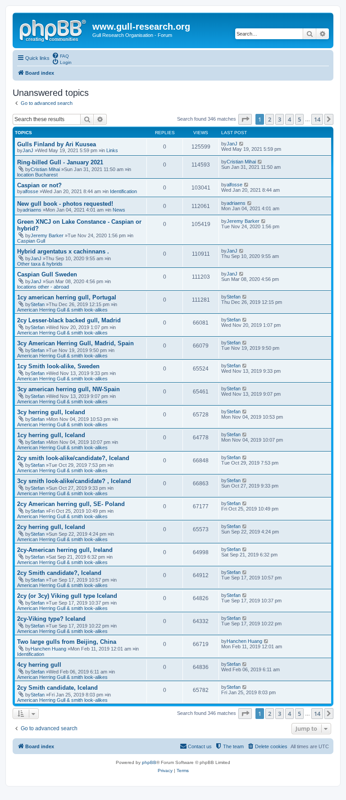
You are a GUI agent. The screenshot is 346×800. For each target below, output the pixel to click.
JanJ (28, 150)
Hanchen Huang (48, 648)
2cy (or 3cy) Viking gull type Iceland (67, 595)
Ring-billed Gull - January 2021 (60, 162)
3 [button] (279, 119)
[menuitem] (60, 55)
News (119, 209)
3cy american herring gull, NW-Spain (68, 389)
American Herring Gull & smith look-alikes (62, 309)
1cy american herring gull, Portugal (66, 297)
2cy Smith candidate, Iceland (57, 687)
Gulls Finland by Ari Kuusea (56, 144)
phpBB (149, 762)
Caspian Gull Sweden (47, 274)
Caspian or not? (39, 185)
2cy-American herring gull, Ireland (65, 550)
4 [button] (289, 119)
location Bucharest (37, 174)
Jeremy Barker (47, 235)
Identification (123, 191)
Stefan (38, 304)
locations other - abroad (43, 286)
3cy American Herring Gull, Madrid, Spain (75, 343)
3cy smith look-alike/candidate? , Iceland (74, 481)
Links (112, 150)
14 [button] (317, 119)
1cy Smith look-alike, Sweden (58, 366)
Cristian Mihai (45, 169)
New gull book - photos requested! (65, 203)
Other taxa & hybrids (40, 264)
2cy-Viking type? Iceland (51, 618)
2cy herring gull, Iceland (51, 527)
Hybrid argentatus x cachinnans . (63, 251)
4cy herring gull (39, 664)
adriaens (32, 209)
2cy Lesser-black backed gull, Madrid (69, 320)
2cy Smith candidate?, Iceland (59, 572)
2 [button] (269, 119)
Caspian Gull (31, 241)
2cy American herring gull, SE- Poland (71, 504)
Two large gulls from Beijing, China (66, 641)
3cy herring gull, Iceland (51, 412)
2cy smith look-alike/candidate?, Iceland (73, 458)
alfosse (30, 191)
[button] (245, 119)
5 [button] (299, 119)
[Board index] (53, 29)
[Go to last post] (242, 143)
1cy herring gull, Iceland (51, 435)
